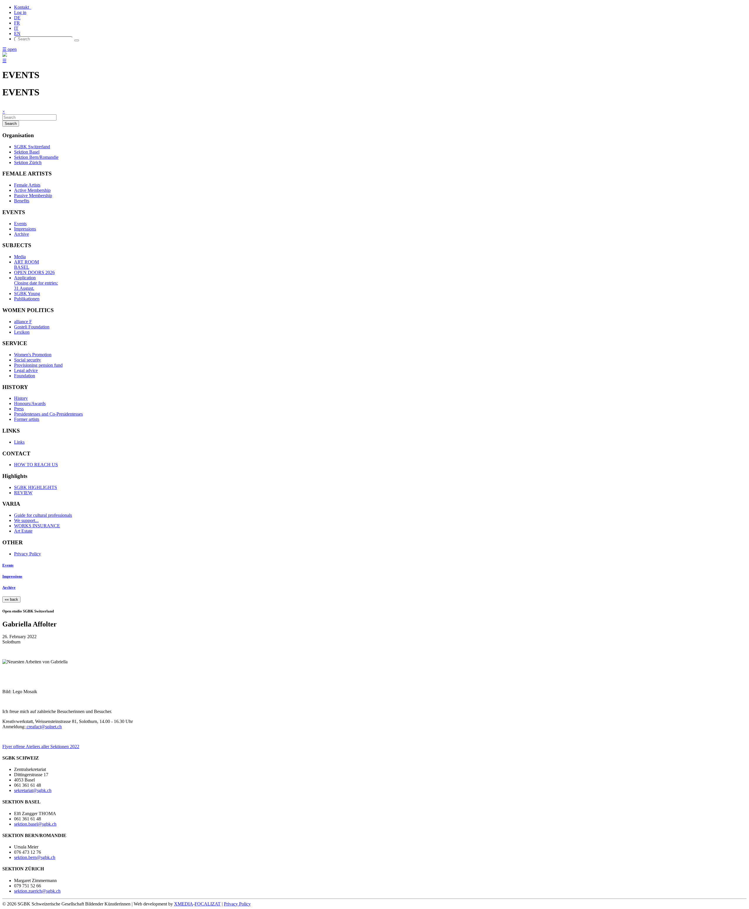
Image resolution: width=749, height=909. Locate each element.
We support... (26, 520)
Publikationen (26, 298)
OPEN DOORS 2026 (34, 272)
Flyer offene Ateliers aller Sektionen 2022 (40, 746)
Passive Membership (33, 195)
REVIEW (23, 492)
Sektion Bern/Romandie (36, 157)
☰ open (9, 49)
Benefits (21, 200)
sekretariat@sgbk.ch (32, 790)
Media (20, 256)
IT (16, 28)
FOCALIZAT (208, 903)
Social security (27, 359)
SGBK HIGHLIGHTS (35, 487)
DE (17, 17)
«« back (11, 599)
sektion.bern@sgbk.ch (34, 857)
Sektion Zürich (28, 162)
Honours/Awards (30, 403)
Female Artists (27, 185)
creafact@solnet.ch (43, 726)
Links (19, 442)
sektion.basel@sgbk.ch (35, 824)
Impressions (25, 228)
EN (17, 33)
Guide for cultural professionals (43, 515)
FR (17, 22)
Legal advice (26, 370)
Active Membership (32, 190)
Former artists (26, 419)
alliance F (23, 321)
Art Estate (23, 530)
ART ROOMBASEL (26, 264)
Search (11, 123)
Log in (20, 12)
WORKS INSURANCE (37, 525)
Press (19, 408)
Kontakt (22, 7)
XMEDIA (183, 903)
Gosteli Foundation (31, 326)
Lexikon (22, 332)
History (21, 398)
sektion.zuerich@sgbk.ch (37, 891)
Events (20, 223)
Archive (21, 234)
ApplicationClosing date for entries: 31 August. (36, 283)
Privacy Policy (27, 553)
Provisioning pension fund (38, 365)
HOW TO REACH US (36, 464)
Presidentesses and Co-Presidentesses (48, 414)
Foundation (24, 375)
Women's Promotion (32, 354)
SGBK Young (27, 293)
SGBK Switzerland (32, 146)
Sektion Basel (26, 151)
